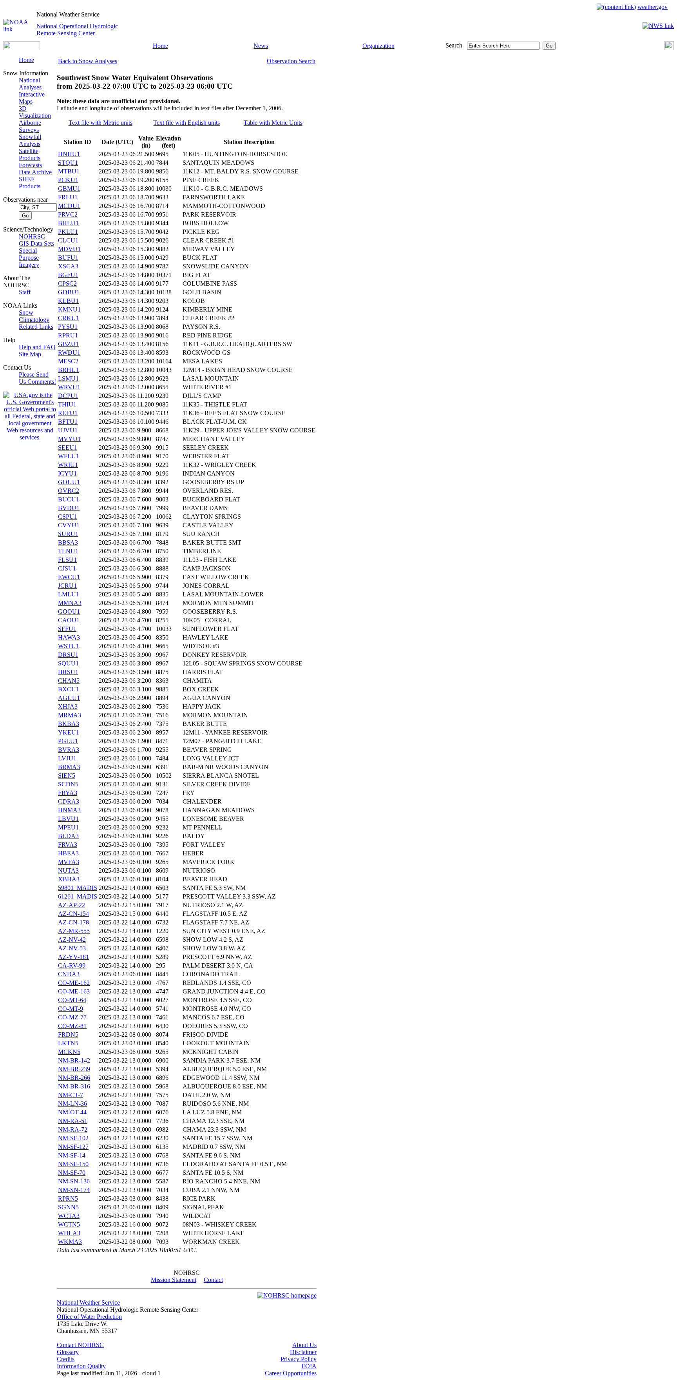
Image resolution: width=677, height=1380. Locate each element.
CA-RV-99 (71, 965)
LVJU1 (67, 758)
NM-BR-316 (74, 1086)
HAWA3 (69, 637)
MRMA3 (69, 715)
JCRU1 (67, 585)
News (260, 45)
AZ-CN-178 (73, 922)
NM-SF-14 (71, 1155)
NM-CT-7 (70, 1095)
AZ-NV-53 (72, 948)
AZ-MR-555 (74, 931)
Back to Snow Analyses (87, 61)
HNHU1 (69, 154)
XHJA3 (68, 706)
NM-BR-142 (74, 1060)
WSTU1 (68, 646)
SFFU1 (67, 628)
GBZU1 (68, 344)
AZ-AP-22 (71, 905)
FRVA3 (67, 844)
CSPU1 (67, 516)
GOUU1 (69, 482)
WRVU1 (69, 387)
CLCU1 (68, 240)
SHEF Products (29, 183)
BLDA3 (68, 836)
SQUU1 (68, 663)
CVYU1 (69, 525)
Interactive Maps (32, 98)
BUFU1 (68, 257)
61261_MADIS (77, 896)
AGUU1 (69, 698)
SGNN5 (68, 1207)
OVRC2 (68, 490)
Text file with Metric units (100, 122)
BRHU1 (68, 369)
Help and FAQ (37, 347)
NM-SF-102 (73, 1138)
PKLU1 (68, 231)
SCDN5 (68, 784)
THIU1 (67, 404)
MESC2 (68, 361)
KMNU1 (69, 309)
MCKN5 (69, 1051)
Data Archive (35, 172)
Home (160, 45)
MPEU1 (68, 827)
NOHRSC (32, 236)
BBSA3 (68, 542)
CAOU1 (69, 620)
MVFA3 (68, 862)
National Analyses (30, 84)
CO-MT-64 (72, 1000)
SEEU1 (67, 447)
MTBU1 (69, 171)
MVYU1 (69, 439)
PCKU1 (68, 180)
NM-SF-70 (71, 1172)
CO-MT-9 (70, 1008)
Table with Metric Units (273, 122)
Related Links (36, 326)
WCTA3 (69, 1215)
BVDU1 (69, 508)
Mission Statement (173, 1279)
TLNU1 (68, 551)
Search (453, 45)
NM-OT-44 (72, 1112)
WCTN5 (69, 1224)
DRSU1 (68, 654)
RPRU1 (68, 335)
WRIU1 (68, 464)
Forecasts (30, 165)
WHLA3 (69, 1233)
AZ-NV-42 (72, 939)
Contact (213, 1279)
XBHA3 (69, 879)
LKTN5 (68, 1043)
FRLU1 (68, 197)
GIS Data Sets (36, 243)
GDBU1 (69, 292)
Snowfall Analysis (30, 140)
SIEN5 (66, 775)
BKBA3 (68, 723)
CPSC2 (67, 283)
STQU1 (68, 162)
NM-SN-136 (74, 1181)
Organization (378, 45)
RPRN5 (68, 1198)
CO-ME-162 (74, 982)
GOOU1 (69, 611)
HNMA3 (69, 810)
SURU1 (68, 533)
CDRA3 (68, 801)
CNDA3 (69, 974)
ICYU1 (67, 473)
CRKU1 (68, 318)
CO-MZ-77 (72, 1017)
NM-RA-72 (72, 1129)
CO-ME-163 (74, 991)
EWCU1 (69, 577)
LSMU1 (68, 378)
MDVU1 (69, 249)
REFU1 (68, 413)
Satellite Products (29, 154)
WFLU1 (68, 456)
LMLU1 (68, 594)
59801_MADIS (77, 887)
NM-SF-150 (73, 1164)
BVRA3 (68, 749)
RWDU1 (69, 352)
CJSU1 (67, 568)
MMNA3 (69, 603)
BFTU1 (68, 421)
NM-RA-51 (72, 1120)
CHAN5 (69, 680)
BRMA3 (69, 767)
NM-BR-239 (74, 1069)
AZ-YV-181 (73, 956)
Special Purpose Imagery (29, 257)
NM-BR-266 (74, 1077)
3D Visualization (35, 112)
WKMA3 (70, 1241)
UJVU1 (68, 430)
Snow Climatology (34, 316)
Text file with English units (186, 122)
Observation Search (291, 61)
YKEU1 (68, 732)
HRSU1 (68, 672)
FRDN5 (68, 1034)
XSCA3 (68, 266)
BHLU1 (68, 223)
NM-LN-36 (72, 1103)
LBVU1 (68, 818)
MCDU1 (69, 205)
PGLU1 (68, 741)
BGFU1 (68, 275)
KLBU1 (68, 300)
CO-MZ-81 (72, 1026)
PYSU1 (68, 326)
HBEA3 (68, 853)
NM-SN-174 (74, 1190)
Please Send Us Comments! (37, 378)
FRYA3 (67, 792)
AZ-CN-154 (73, 913)
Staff (25, 292)
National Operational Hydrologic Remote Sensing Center (77, 29)
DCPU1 (68, 395)
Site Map (30, 354)
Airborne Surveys (30, 126)
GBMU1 (69, 188)
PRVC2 (68, 214)
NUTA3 (68, 870)
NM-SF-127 (73, 1146)
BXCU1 (68, 689)
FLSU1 (67, 559)
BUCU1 (68, 499)
